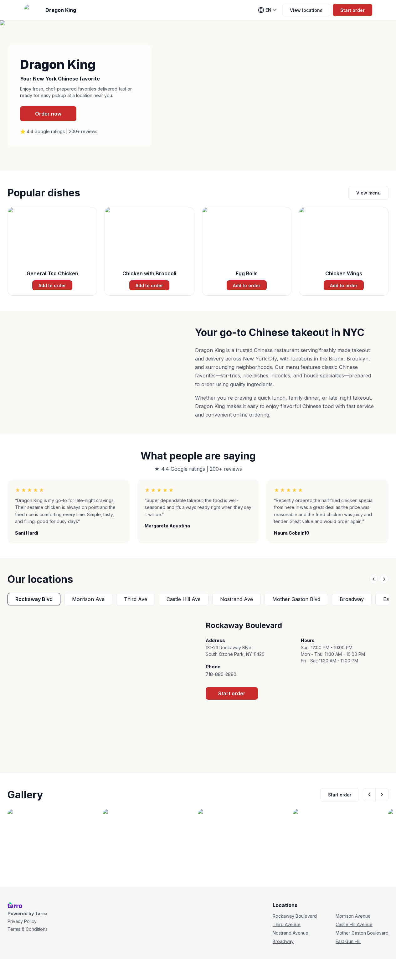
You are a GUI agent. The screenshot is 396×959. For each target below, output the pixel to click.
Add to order (52, 285)
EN (268, 10)
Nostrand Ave (236, 599)
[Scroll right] (384, 579)
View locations (306, 10)
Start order (352, 10)
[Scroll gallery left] (369, 794)
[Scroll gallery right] (382, 794)
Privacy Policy (22, 921)
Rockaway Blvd (34, 599)
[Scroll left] (373, 579)
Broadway (352, 599)
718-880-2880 (221, 674)
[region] (198, 599)
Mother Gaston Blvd (296, 599)
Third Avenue (287, 924)
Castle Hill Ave (184, 599)
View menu (368, 192)
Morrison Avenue (353, 916)
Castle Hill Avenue (354, 924)
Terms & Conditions (28, 929)
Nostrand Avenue (290, 933)
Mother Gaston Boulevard (362, 933)
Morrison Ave (88, 599)
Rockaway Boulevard (295, 916)
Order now (48, 114)
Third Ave (135, 599)
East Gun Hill (348, 941)
